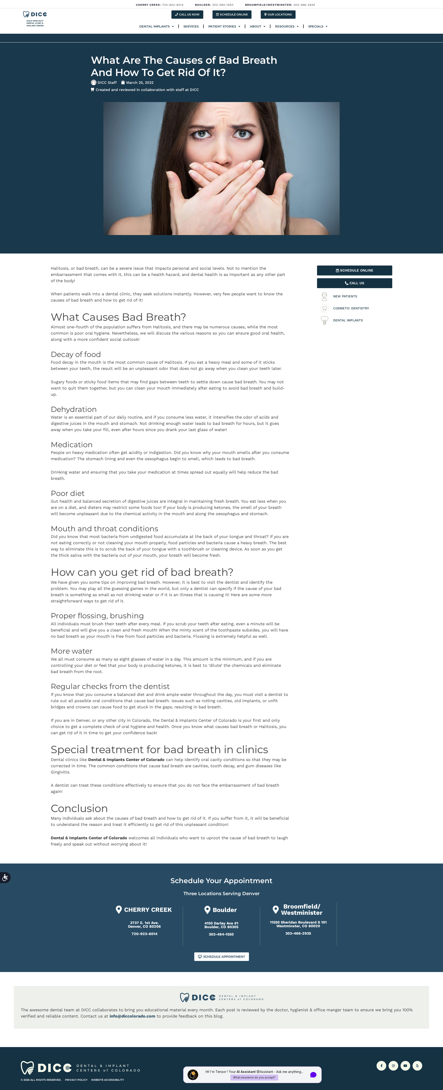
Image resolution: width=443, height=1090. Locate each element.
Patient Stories (222, 26)
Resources (284, 26)
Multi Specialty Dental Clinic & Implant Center (35, 23)
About (255, 26)
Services (191, 26)
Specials (315, 26)
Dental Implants (154, 26)
